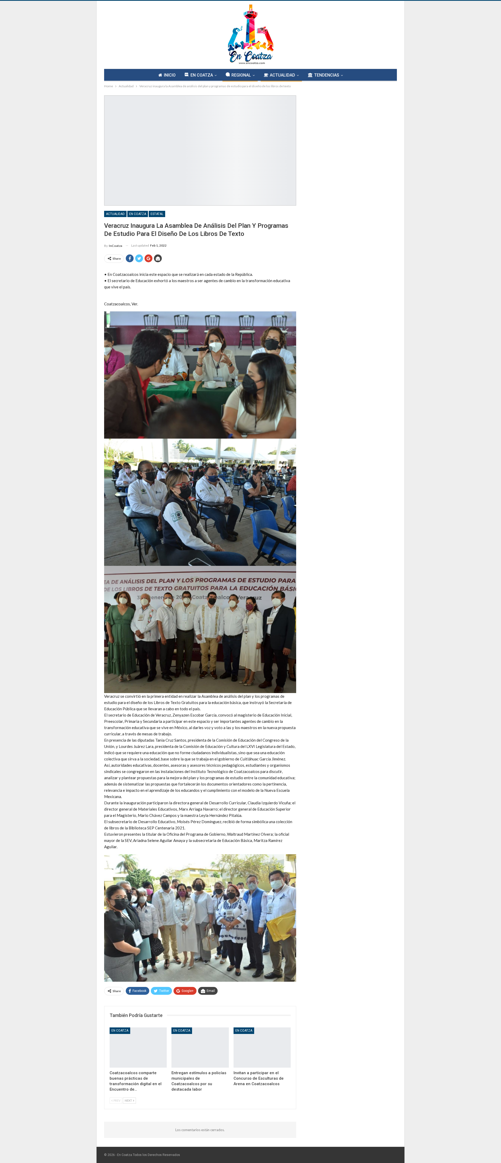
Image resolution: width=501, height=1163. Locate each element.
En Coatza (137, 214)
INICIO (170, 75)
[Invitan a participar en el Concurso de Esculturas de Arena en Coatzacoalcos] (262, 1047)
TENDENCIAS (326, 75)
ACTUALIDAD (282, 75)
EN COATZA (201, 75)
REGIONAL (241, 75)
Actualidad (115, 214)
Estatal (157, 214)
